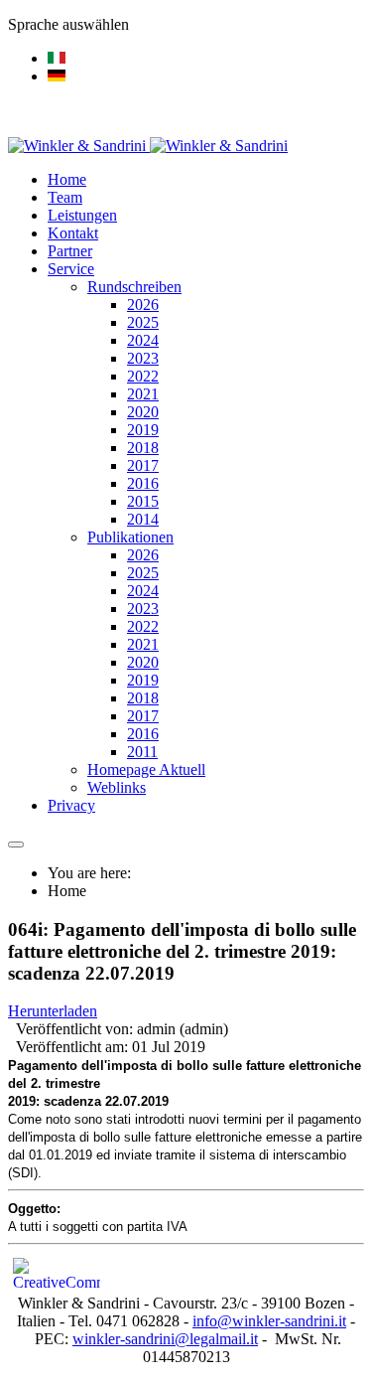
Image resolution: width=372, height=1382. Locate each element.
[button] (71, 268)
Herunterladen (52, 1010)
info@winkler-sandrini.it (269, 1320)
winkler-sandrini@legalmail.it (165, 1338)
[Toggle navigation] (16, 844)
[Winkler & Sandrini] (148, 145)
